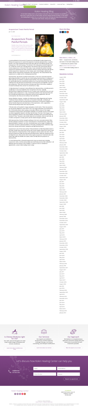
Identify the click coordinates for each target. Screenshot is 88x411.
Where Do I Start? (27, 4)
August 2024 (63, 126)
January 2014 (63, 312)
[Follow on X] (63, 32)
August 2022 (63, 155)
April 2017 (62, 278)
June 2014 (62, 302)
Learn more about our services (44, 347)
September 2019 (64, 224)
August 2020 (63, 204)
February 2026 (63, 89)
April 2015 (62, 294)
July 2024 (62, 128)
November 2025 (64, 95)
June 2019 (62, 231)
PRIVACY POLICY (39, 402)
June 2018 (62, 255)
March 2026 (62, 87)
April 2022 (62, 163)
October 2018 (63, 247)
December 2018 (63, 243)
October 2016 (63, 282)
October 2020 (63, 200)
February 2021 (63, 192)
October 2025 (63, 97)
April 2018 (62, 259)
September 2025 (64, 99)
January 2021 (63, 194)
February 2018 (63, 263)
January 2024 (63, 130)
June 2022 (62, 159)
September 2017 (64, 267)
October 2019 (63, 222)
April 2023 (62, 138)
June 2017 (62, 274)
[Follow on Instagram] (18, 394)
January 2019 (63, 241)
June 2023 (62, 134)
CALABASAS (68, 390)
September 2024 (64, 124)
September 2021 (64, 177)
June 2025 (62, 106)
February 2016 (63, 290)
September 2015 (64, 292)
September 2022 (64, 153)
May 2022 (62, 161)
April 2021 (62, 188)
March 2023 (62, 140)
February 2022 (63, 167)
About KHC (52, 4)
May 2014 (62, 304)
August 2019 (63, 226)
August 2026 (63, 77)
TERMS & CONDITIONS (47, 402)
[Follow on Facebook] (60, 32)
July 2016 (62, 286)
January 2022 (63, 169)
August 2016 (63, 284)
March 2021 (62, 190)
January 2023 (63, 145)
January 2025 (63, 116)
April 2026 (62, 85)
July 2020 (62, 206)
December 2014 (63, 298)
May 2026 (62, 83)
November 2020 (64, 198)
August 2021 (63, 179)
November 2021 (64, 173)
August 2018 (63, 251)
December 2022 (63, 147)
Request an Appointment (29, 6)
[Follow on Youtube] (68, 32)
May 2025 (62, 108)
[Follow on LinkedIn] (65, 32)
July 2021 (62, 181)
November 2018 (64, 245)
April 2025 (62, 110)
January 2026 (63, 91)
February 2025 (63, 114)
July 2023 (62, 132)
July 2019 (62, 228)
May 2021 (62, 185)
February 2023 (63, 142)
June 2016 (62, 288)
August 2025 (63, 101)
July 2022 (62, 157)
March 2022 (62, 165)
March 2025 (62, 112)
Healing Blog (69, 4)
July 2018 (62, 253)
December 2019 (63, 218)
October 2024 (63, 122)
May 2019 (62, 233)
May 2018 (62, 257)
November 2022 (64, 149)
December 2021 (63, 171)
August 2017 (63, 269)
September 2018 (64, 249)
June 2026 (62, 81)
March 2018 (62, 261)
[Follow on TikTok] (22, 394)
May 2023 (62, 136)
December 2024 (63, 118)
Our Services (34, 4)
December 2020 (63, 196)
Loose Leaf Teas (61, 4)
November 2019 (64, 220)
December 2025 (63, 93)
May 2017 (62, 276)
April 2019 (62, 235)
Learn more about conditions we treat (15, 348)
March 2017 (62, 280)
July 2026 (62, 79)
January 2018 (63, 265)
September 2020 (64, 202)
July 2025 (62, 104)
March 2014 (62, 308)
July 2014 (62, 300)
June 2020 (62, 208)
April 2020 (62, 210)
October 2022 (63, 151)
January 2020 (63, 216)
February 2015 (63, 296)
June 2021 (62, 183)
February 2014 (63, 310)
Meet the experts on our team (73, 347)
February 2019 (63, 239)
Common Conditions (43, 4)
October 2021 (63, 175)
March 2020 (62, 212)
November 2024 (64, 120)
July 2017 (62, 272)
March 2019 (62, 237)
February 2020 (63, 214)
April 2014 (62, 306)
